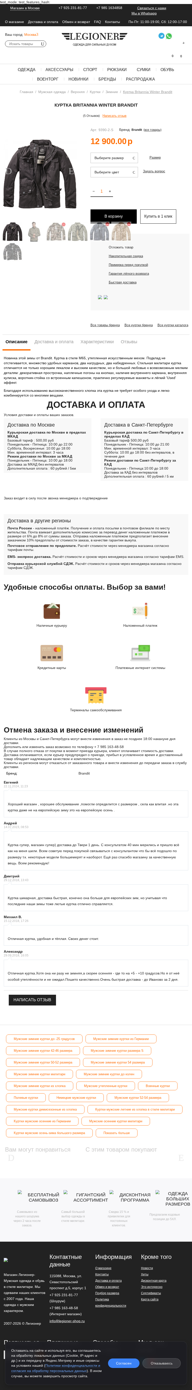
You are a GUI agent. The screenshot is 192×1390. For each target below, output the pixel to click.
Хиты (144, 1274)
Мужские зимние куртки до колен (109, 1074)
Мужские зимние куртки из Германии (121, 1039)
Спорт (90, 70)
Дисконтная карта (153, 1280)
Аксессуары (59, 70)
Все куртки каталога (173, 325)
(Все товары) (153, 130)
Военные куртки (158, 1086)
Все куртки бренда (138, 325)
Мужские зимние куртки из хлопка (40, 1086)
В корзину (113, 216)
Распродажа (140, 79)
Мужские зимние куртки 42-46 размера (43, 1051)
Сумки (143, 70)
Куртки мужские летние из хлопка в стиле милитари (135, 1109)
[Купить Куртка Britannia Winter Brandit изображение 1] (39, 174)
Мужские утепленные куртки (105, 1086)
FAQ (97, 22)
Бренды (107, 79)
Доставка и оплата (43, 22)
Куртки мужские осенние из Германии (42, 1121)
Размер (155, 157)
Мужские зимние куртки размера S (117, 1051)
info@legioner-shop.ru (67, 1321)
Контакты (112, 22)
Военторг (47, 79)
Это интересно (151, 1287)
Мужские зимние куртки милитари (39, 1074)
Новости (147, 1268)
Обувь (167, 70)
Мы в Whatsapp (144, 13)
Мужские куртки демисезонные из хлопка (45, 1109)
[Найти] (42, 44)
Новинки (78, 79)
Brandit (137, 130)
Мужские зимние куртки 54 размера (118, 1062)
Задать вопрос (154, 171)
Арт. (93, 130)
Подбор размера (107, 1293)
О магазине (14, 22)
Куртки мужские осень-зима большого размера (49, 1133)
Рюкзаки (117, 70)
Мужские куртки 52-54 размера (137, 1098)
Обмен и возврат (76, 22)
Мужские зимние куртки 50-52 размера (43, 1062)
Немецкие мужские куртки (76, 1098)
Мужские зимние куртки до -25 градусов (44, 1039)
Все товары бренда (105, 325)
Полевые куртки (26, 1098)
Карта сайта (149, 1299)
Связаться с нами (151, 8)
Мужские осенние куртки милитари (115, 1121)
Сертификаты (151, 1293)
